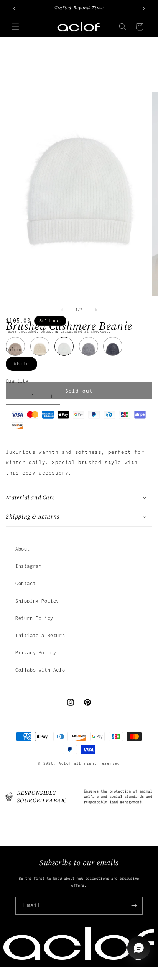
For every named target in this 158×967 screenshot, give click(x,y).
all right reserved (97, 763)
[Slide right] (95, 310)
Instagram (28, 566)
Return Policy (34, 618)
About (22, 549)
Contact (25, 583)
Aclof (65, 763)
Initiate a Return (40, 635)
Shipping (49, 331)
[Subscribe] (133, 906)
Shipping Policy (37, 601)
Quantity (17, 380)
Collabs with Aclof (41, 670)
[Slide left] (62, 310)
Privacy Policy (35, 653)
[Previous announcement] (14, 8)
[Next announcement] (143, 8)
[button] (15, 26)
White (25, 365)
